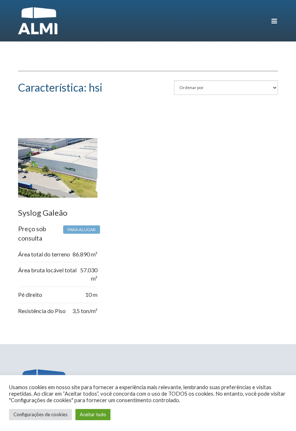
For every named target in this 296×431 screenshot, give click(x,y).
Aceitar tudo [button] (93, 414)
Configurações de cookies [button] (40, 414)
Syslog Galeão (43, 212)
